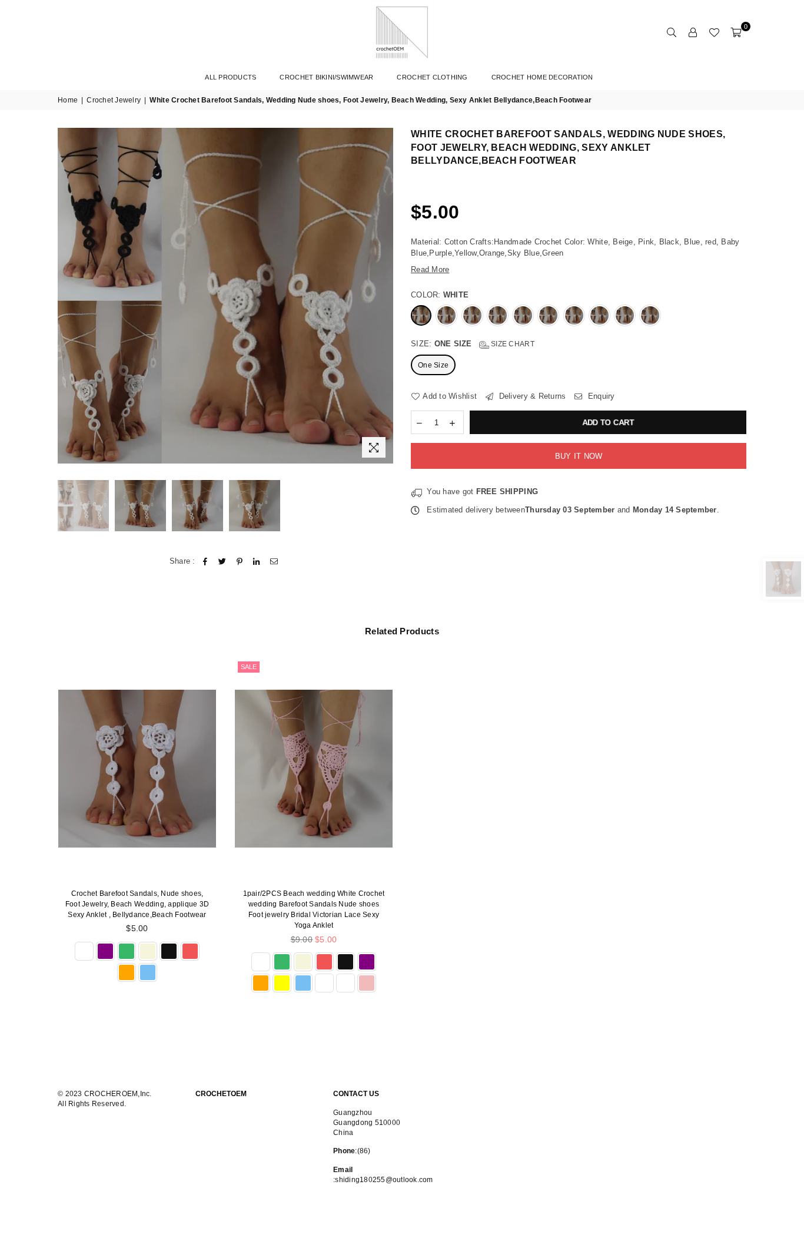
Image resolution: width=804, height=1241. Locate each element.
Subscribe (468, 632)
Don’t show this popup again (408, 660)
